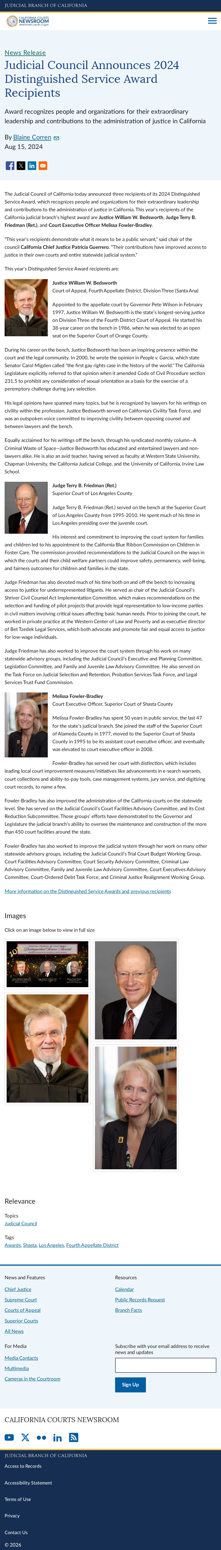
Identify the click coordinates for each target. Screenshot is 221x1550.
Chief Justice (18, 1289)
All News (14, 1331)
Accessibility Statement (28, 1483)
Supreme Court (21, 1299)
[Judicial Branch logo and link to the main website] (110, 5)
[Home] (104, 21)
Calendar (124, 1289)
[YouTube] (9, 1438)
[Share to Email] (43, 165)
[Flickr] (41, 1438)
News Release (25, 53)
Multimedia (17, 1368)
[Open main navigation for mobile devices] (212, 21)
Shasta (30, 1245)
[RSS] (73, 1438)
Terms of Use (18, 1499)
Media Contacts (21, 1358)
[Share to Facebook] (10, 165)
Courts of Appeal (23, 1310)
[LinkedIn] (57, 1438)
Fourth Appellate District (92, 1245)
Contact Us (16, 1532)
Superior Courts (21, 1321)
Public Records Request (140, 1299)
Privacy (12, 1516)
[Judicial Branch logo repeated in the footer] (110, 1454)
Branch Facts (128, 1310)
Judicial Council (21, 1223)
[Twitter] (25, 1438)
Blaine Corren (32, 137)
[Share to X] (21, 165)
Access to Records (23, 1466)
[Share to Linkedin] (32, 165)
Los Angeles (51, 1245)
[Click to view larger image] (47, 985)
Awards (13, 1245)
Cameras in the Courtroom (32, 1379)
